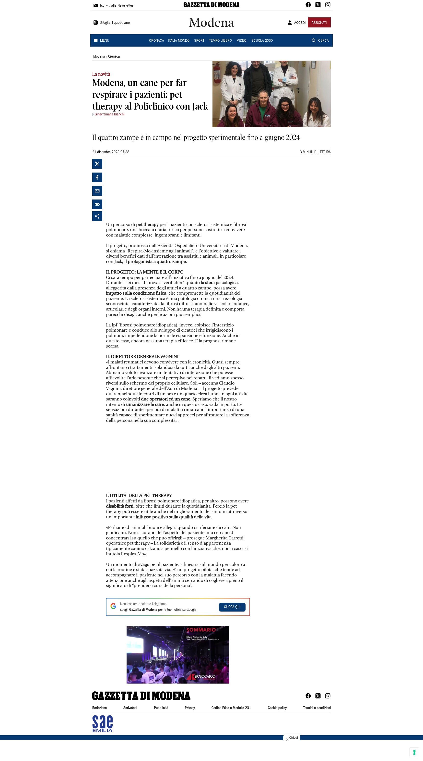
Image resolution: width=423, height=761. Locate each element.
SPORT (199, 41)
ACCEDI (300, 23)
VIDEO (241, 41)
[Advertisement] (142, 189)
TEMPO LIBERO (220, 41)
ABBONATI (319, 23)
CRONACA (156, 41)
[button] (178, 654)
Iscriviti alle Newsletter (116, 6)
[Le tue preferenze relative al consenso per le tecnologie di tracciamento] (414, 752)
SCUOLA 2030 (262, 41)
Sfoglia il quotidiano (115, 23)
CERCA (323, 41)
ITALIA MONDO (178, 41)
